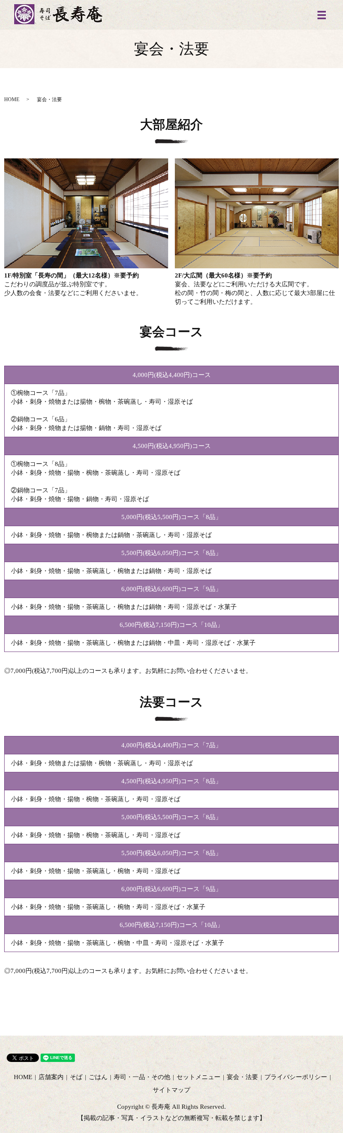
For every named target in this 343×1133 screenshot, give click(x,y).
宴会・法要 (242, 1077)
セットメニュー (198, 1077)
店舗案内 (51, 1077)
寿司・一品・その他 (142, 1077)
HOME (11, 99)
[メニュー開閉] (321, 15)
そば (76, 1077)
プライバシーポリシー (295, 1077)
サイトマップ (171, 1090)
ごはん (98, 1077)
